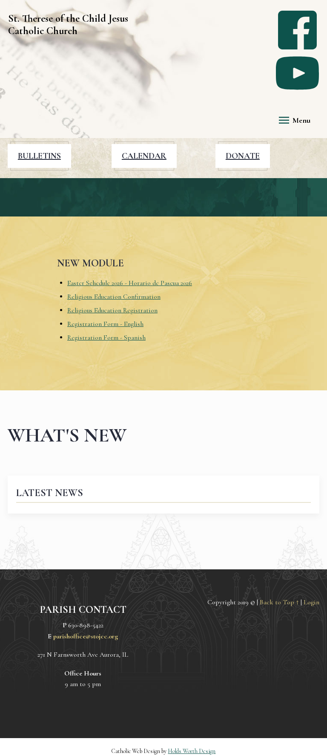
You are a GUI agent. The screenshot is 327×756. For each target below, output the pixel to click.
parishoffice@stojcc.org (85, 636)
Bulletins (39, 156)
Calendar (144, 156)
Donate (243, 156)
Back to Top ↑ (279, 602)
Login (311, 602)
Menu (301, 120)
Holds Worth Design (191, 751)
